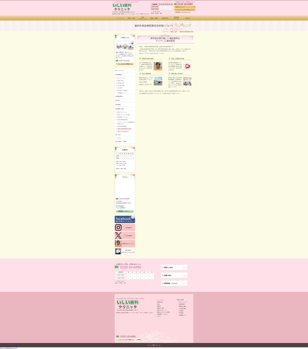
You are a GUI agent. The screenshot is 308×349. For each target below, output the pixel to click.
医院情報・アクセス (162, 314)
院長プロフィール (161, 310)
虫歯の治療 (182, 304)
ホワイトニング (183, 302)
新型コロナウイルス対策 (163, 312)
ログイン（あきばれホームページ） (9, 348)
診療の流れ (160, 302)
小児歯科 (181, 310)
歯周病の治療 (182, 306)
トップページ (160, 300)
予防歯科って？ (183, 315)
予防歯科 (181, 313)
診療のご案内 (180, 299)
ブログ (159, 316)
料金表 (159, 306)
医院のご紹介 (160, 308)
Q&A (158, 304)
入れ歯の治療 (182, 308)
